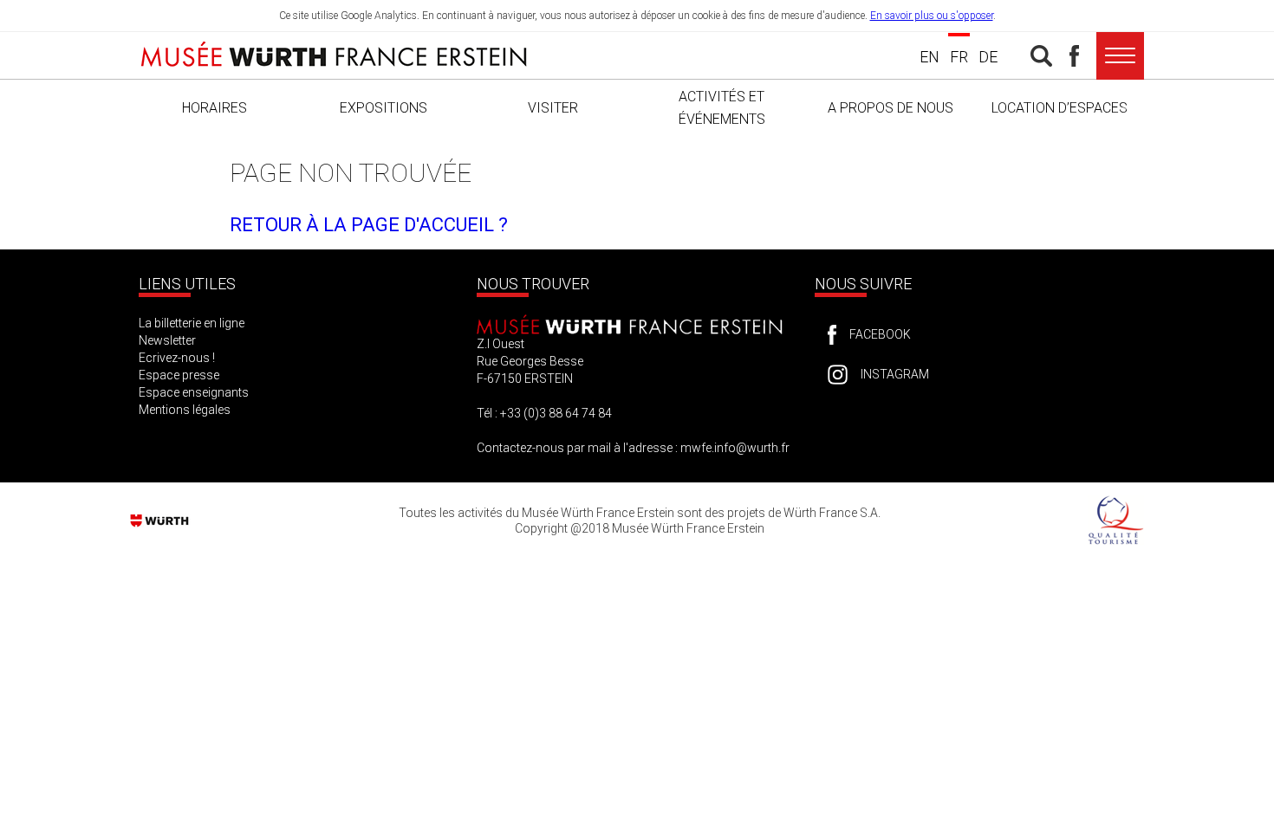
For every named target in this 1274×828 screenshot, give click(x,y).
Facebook (880, 334)
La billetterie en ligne (191, 323)
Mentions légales (185, 410)
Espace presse (179, 375)
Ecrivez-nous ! (177, 358)
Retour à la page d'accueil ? (369, 225)
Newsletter (167, 340)
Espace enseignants (194, 392)
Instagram (895, 374)
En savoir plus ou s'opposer (931, 16)
